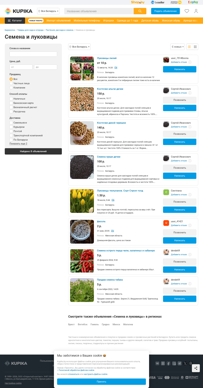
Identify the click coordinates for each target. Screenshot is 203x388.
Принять (101, 381)
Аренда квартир (192, 20)
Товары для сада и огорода (30, 30)
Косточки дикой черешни (111, 122)
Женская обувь (171, 20)
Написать (179, 69)
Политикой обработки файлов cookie (76, 370)
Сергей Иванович (181, 88)
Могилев (128, 324)
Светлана (176, 190)
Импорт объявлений (59, 20)
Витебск (82, 324)
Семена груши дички (108, 156)
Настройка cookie (13, 383)
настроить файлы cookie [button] (95, 374)
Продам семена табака (110, 279)
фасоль (101, 221)
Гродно (105, 324)
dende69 (175, 250)
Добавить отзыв (179, 62)
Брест (71, 324)
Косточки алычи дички (110, 88)
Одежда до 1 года (127, 20)
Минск (116, 324)
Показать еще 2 (18, 143)
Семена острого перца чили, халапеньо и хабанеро (126, 250)
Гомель (95, 324)
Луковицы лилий (107, 58)
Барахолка (10, 30)
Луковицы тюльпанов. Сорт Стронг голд (120, 190)
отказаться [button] (73, 374)
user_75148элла (179, 58)
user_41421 (177, 221)
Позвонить (180, 100)
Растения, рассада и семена (59, 30)
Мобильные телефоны (87, 20)
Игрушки (108, 20)
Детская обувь (150, 20)
